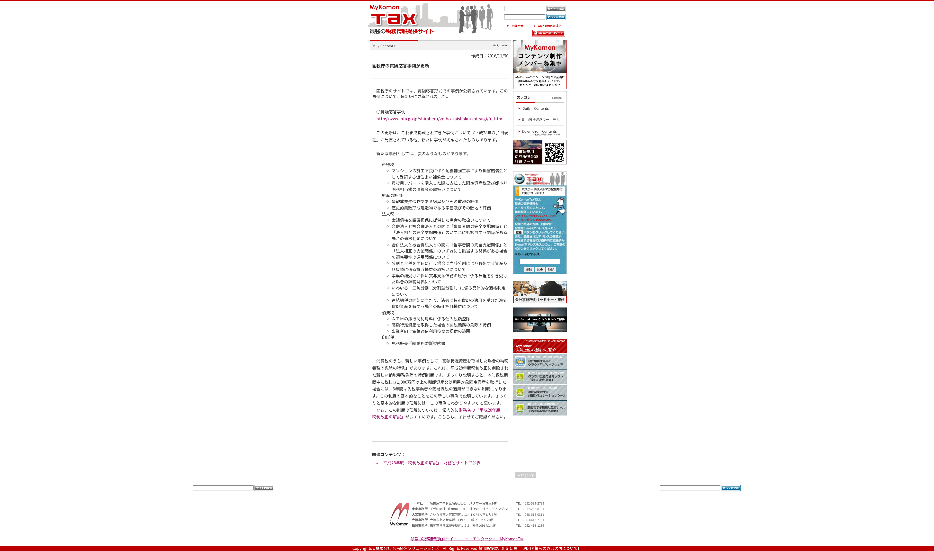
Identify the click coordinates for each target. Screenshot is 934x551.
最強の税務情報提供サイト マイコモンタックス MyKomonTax (467, 539)
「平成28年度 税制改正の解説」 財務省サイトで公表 (430, 463)
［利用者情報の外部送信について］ (551, 548)
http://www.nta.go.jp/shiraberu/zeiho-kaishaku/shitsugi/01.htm (439, 119)
